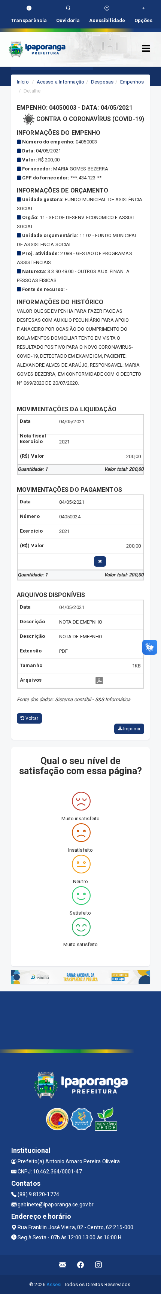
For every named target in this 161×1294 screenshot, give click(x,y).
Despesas (102, 82)
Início (23, 82)
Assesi (54, 1284)
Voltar (31, 718)
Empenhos (132, 82)
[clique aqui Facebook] (80, 1265)
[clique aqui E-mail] (62, 1265)
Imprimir (131, 728)
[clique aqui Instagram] (98, 1265)
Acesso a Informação (60, 82)
